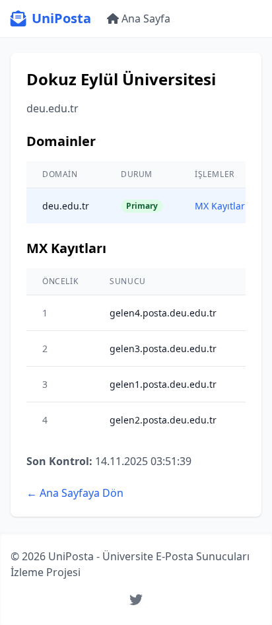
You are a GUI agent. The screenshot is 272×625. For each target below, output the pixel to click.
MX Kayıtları (221, 206)
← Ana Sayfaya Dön (74, 493)
